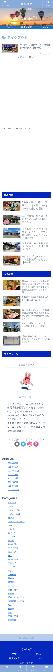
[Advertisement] (26, 86)
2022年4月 (13, 474)
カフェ (11, 518)
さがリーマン (26, 397)
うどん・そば (14, 510)
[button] (47, 405)
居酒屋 (11, 593)
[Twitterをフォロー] (23, 444)
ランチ (11, 571)
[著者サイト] (17, 444)
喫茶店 (11, 582)
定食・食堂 (13, 590)
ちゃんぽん (13, 544)
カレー (11, 525)
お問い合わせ (26, 662)
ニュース (12, 552)
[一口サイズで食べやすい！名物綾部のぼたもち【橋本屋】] (32, 481)
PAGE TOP (27, 638)
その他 (11, 540)
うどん (11, 506)
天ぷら (11, 586)
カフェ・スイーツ (16, 521)
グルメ (11, 529)
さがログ (26, 4)
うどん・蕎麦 (14, 514)
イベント (12, 502)
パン (10, 555)
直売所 (11, 608)
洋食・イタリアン (16, 597)
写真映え (12, 578)
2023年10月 (13, 471)
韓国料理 (12, 620)
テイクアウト (14, 548)
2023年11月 (13, 467)
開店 (10, 612)
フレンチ (12, 563)
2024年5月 (13, 463)
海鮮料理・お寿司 (16, 601)
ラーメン (12, 567)
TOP (14, 654)
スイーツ (12, 533)
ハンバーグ (13, 559)
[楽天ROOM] (36, 444)
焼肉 (10, 605)
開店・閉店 (13, 616)
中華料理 (12, 574)
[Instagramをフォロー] (29, 444)
